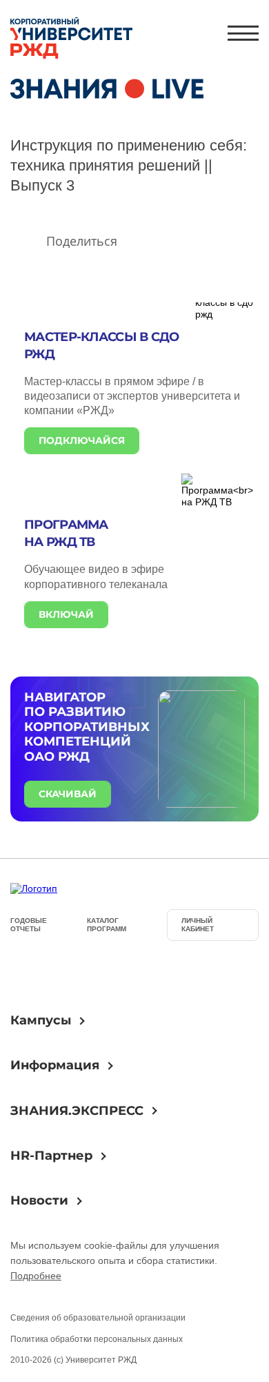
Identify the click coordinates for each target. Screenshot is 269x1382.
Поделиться (81, 241)
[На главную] (71, 39)
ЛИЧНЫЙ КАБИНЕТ (197, 925)
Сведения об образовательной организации (98, 1318)
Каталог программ (106, 925)
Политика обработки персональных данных (96, 1339)
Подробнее (35, 1275)
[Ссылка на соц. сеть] (26, 972)
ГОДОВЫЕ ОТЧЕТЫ (28, 925)
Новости (39, 1200)
